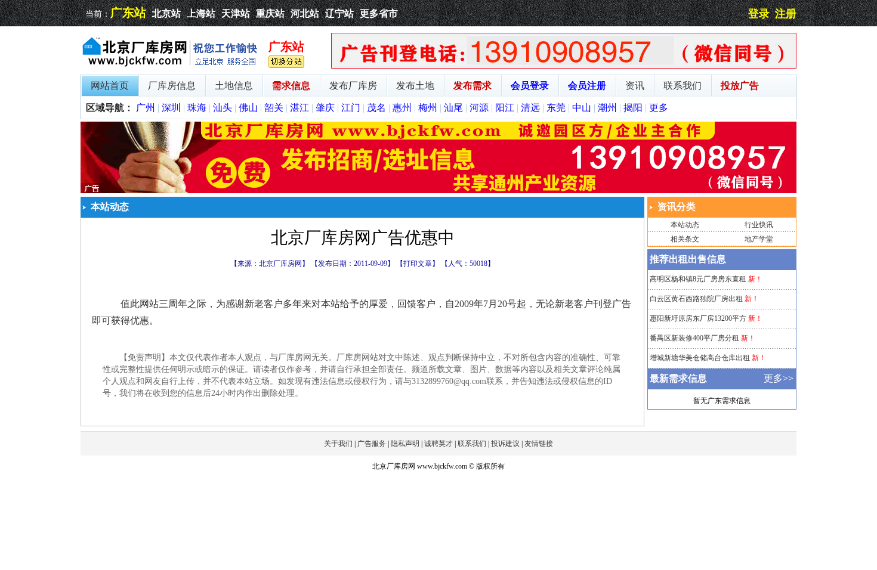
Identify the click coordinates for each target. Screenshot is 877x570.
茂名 (376, 108)
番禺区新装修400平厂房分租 (694, 338)
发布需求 (472, 85)
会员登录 (530, 85)
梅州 (427, 108)
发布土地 (415, 85)
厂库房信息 (172, 85)
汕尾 (453, 108)
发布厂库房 (353, 85)
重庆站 (270, 13)
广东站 (128, 12)
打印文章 (417, 263)
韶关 (273, 108)
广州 (145, 108)
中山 (581, 108)
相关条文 (685, 239)
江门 (350, 108)
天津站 (235, 13)
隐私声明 (405, 443)
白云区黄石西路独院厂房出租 (696, 299)
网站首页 (110, 85)
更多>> (778, 378)
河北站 (305, 13)
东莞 (556, 108)
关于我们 (338, 443)
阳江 (504, 108)
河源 (479, 108)
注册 (785, 14)
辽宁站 (339, 13)
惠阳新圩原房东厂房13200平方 (698, 318)
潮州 (607, 108)
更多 (658, 108)
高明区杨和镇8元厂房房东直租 (698, 279)
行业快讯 (759, 225)
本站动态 (685, 225)
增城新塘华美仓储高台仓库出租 (700, 358)
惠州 (402, 108)
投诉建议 (505, 443)
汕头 (222, 108)
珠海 (196, 108)
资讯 (634, 85)
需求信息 (291, 85)
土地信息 (234, 85)
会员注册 (587, 85)
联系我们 (682, 85)
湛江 (299, 108)
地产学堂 (759, 239)
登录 (759, 14)
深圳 (171, 108)
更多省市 (379, 13)
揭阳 (633, 108)
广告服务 (371, 443)
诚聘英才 (438, 443)
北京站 (166, 13)
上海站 (201, 13)
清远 (530, 108)
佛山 (248, 108)
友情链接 (538, 443)
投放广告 (740, 85)
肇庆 (325, 108)
